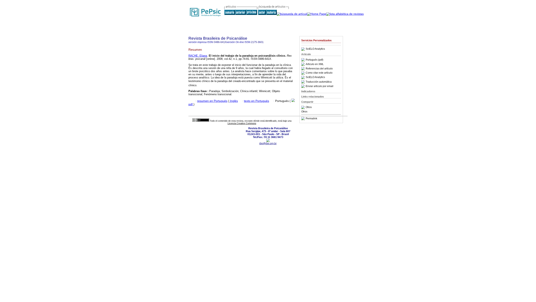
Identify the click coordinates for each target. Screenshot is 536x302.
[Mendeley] (303, 107)
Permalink (311, 118)
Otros (309, 107)
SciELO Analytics (315, 49)
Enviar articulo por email (319, 86)
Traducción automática (319, 81)
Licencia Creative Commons (242, 123)
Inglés (233, 101)
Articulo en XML (315, 64)
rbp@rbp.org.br (268, 143)
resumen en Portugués (212, 101)
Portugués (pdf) (314, 59)
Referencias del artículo (319, 68)
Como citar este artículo (319, 73)
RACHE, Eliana (197, 55)
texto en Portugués (256, 101)
